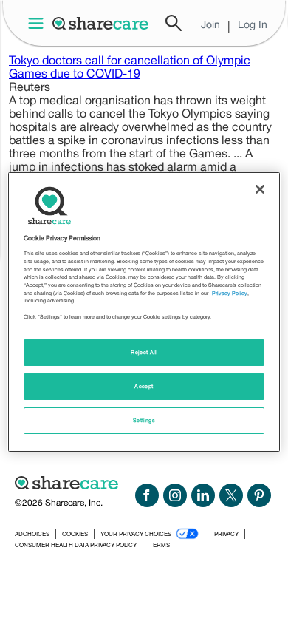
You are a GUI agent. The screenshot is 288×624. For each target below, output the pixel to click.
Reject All (144, 352)
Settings (144, 420)
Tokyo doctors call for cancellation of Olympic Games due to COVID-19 (129, 66)
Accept (143, 386)
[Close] (260, 189)
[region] (144, 312)
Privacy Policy (229, 293)
